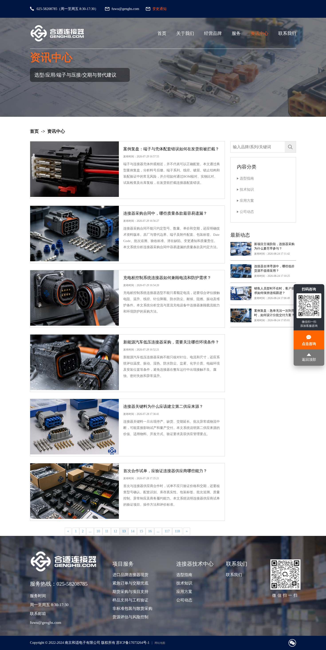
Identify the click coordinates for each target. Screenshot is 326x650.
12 (115, 531)
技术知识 (247, 189)
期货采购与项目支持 (130, 591)
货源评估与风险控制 (130, 617)
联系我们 (287, 33)
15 (141, 531)
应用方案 (247, 200)
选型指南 (247, 178)
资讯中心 (259, 33)
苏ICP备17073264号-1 (132, 642)
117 (167, 531)
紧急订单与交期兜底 (130, 583)
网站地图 (160, 642)
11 (106, 531)
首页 (161, 33)
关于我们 (185, 33)
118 (177, 531)
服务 (236, 33)
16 (150, 531)
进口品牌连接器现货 (130, 575)
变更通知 (159, 9)
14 (132, 531)
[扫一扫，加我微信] (292, 643)
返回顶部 (309, 360)
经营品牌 (213, 33)
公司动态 (247, 212)
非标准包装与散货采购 (132, 608)
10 (98, 531)
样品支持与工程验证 (130, 600)
